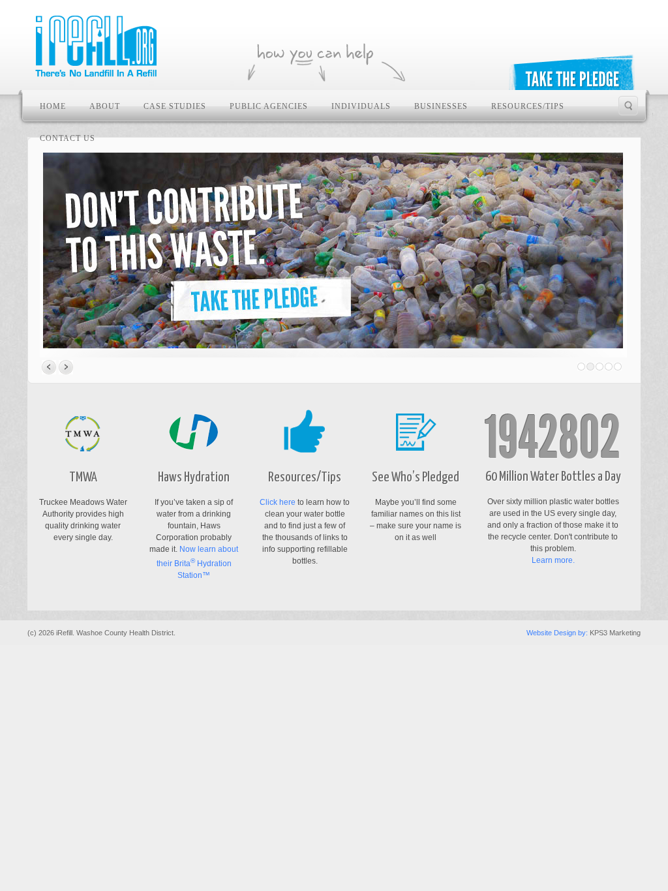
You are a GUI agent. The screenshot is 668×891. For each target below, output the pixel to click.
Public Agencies (269, 106)
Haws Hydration (194, 477)
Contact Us (67, 138)
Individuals (361, 106)
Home (53, 106)
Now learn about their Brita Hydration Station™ (198, 562)
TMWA (83, 477)
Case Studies (175, 106)
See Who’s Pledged (415, 477)
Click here (278, 502)
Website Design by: (557, 633)
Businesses (441, 106)
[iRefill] (97, 47)
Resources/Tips (527, 106)
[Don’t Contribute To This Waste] (333, 250)
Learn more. (553, 560)
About (104, 106)
